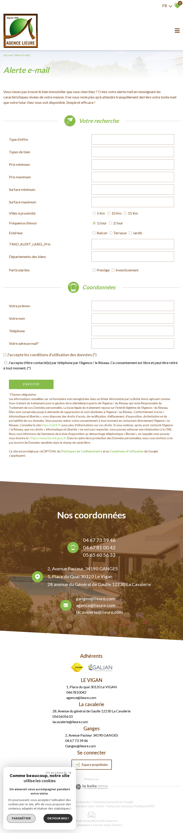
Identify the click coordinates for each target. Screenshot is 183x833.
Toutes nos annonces (119, 806)
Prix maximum (20, 177)
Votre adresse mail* (24, 343)
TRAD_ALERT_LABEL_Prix (29, 244)
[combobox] (133, 139)
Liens (91, 806)
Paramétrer (21, 818)
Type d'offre (18, 139)
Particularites (19, 270)
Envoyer (31, 384)
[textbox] (133, 139)
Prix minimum (19, 164)
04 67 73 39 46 (99, 540)
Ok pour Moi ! (58, 818)
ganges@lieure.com (95, 598)
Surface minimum (22, 189)
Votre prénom (19, 306)
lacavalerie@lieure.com (99, 612)
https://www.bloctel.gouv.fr (48, 438)
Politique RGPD (144, 806)
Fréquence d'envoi (23, 223)
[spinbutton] (133, 164)
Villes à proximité (22, 213)
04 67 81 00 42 (99, 547)
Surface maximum (22, 202)
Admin (100, 806)
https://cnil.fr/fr (51, 425)
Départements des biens (27, 256)
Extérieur (16, 233)
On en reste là (56, 773)
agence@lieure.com (95, 605)
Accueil (8, 55)
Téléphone (17, 331)
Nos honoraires (77, 806)
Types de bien (19, 152)
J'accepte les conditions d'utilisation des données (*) (52, 354)
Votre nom (17, 318)
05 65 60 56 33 (99, 555)
